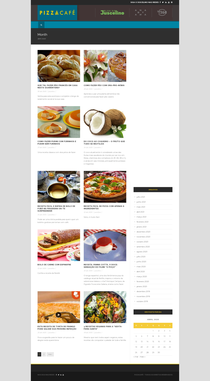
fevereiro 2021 (143, 222)
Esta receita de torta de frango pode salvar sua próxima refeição (57, 327)
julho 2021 (141, 197)
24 (164, 347)
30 (159, 352)
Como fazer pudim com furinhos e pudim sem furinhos (57, 142)
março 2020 (142, 276)
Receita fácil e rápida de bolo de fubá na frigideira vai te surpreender (56, 208)
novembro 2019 (143, 296)
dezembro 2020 (143, 232)
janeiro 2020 (142, 286)
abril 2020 (141, 271)
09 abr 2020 (88, 332)
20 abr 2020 (88, 271)
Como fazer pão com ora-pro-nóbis (104, 85)
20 (142, 347)
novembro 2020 (143, 237)
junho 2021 (141, 202)
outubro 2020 (142, 242)
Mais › (50, 354)
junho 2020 (141, 262)
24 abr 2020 (88, 147)
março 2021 (141, 217)
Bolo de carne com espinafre (54, 265)
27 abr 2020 (42, 147)
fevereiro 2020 (143, 281)
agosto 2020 (142, 252)
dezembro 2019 (143, 291)
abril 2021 (140, 212)
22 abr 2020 (88, 212)
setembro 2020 (143, 247)
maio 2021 (141, 207)
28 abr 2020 (88, 89)
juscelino (51, 91)
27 (142, 352)
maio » (142, 357)
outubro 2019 (142, 301)
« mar (136, 357)
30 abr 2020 (42, 91)
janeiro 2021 (142, 227)
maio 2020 (141, 267)
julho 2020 (141, 257)
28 (147, 352)
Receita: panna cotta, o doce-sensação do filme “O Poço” (101, 266)
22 (153, 347)
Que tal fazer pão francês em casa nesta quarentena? (58, 86)
